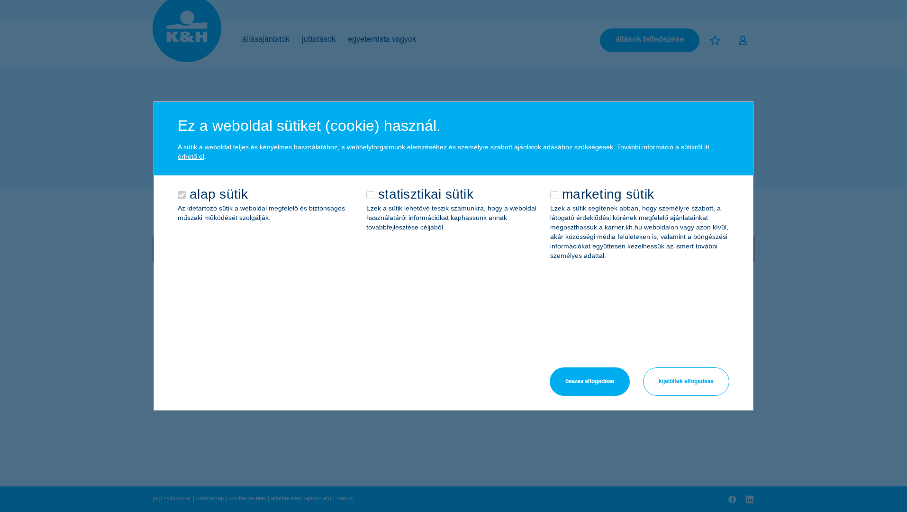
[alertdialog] (453, 256)
